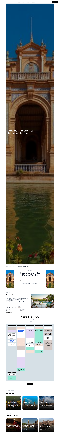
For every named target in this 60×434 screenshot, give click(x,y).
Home (7, 266)
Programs (10, 266)
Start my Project (55, 2)
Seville (16, 266)
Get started (30, 384)
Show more (11, 338)
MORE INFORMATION (9, 312)
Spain (13, 266)
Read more (7, 304)
